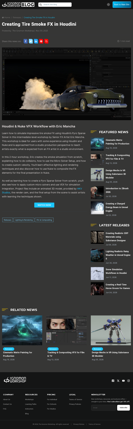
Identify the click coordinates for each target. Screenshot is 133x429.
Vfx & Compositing (44, 220)
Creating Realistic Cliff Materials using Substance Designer (117, 237)
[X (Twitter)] (118, 380)
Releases (17, 17)
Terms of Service (75, 399)
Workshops (29, 399)
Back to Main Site (121, 4)
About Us (6, 399)
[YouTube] (123, 380)
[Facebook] (113, 380)
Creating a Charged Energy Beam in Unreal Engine (117, 207)
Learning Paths (30, 404)
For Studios (51, 409)
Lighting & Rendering (24, 220)
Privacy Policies (75, 404)
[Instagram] (128, 380)
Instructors (29, 409)
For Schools (51, 404)
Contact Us (7, 404)
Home (7, 17)
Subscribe (123, 408)
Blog (27, 414)
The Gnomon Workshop (23, 31)
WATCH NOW (44, 205)
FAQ (4, 409)
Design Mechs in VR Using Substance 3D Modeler (116, 174)
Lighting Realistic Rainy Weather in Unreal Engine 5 (118, 255)
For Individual (52, 399)
